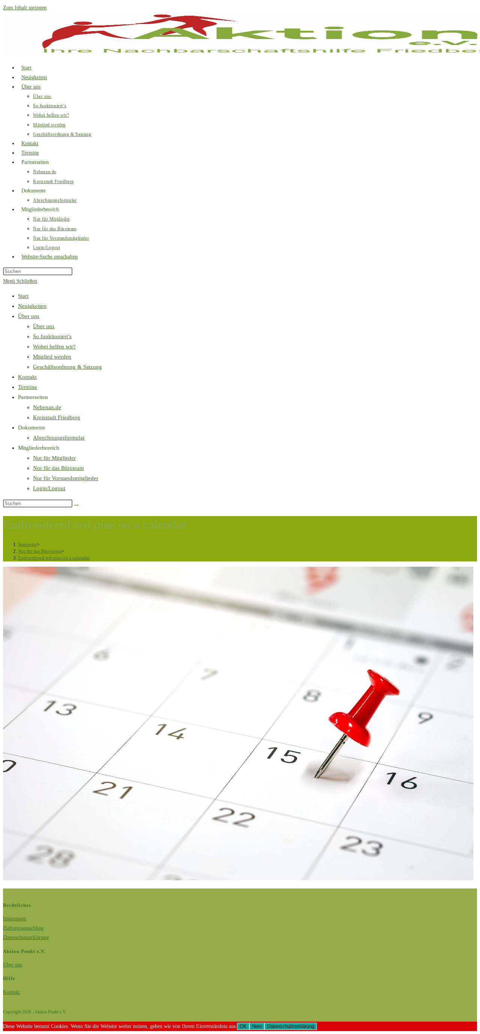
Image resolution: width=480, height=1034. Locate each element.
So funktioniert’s (52, 336)
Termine (27, 387)
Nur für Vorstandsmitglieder (65, 478)
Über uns (28, 316)
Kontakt (27, 377)
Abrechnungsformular (59, 438)
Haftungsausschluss (23, 928)
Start (23, 296)
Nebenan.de (47, 407)
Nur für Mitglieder (54, 458)
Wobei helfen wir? (54, 347)
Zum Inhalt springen (24, 8)
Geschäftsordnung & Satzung (67, 367)
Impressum (14, 918)
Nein (257, 1026)
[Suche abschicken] (76, 505)
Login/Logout (49, 488)
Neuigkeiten (32, 306)
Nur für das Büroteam (58, 468)
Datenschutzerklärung (26, 937)
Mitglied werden (52, 357)
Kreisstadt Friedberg (56, 417)
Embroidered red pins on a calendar (54, 558)
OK (243, 1026)
